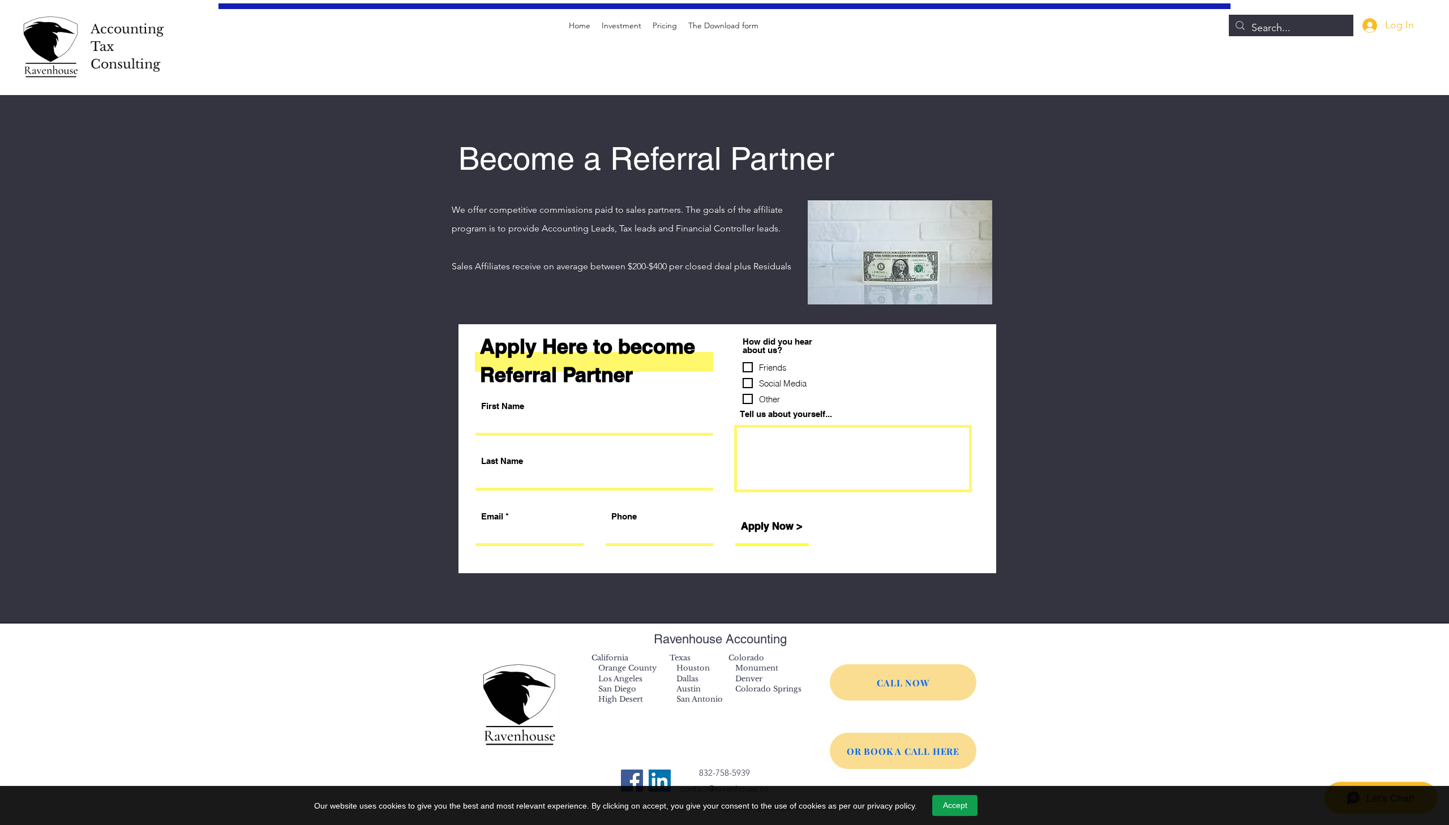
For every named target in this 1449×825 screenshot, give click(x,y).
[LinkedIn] (660, 781)
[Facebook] (632, 781)
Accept (955, 805)
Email (492, 516)
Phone (624, 516)
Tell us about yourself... (786, 414)
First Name (502, 406)
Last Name (502, 461)
